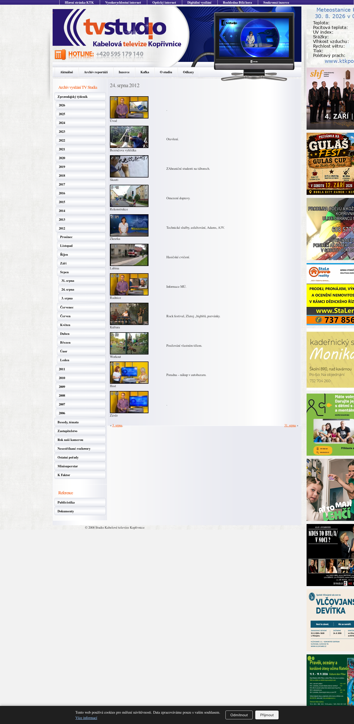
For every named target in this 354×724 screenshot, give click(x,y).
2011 (62, 369)
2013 (62, 219)
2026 (62, 105)
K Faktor (64, 474)
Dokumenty (66, 511)
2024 (62, 122)
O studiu (166, 72)
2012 (62, 228)
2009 (62, 386)
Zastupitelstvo (67, 431)
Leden (64, 360)
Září (63, 263)
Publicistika (66, 502)
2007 (62, 404)
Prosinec (66, 236)
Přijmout (267, 715)
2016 (62, 193)
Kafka (144, 72)
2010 (62, 377)
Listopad (66, 245)
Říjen (64, 254)
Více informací (86, 717)
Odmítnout (239, 715)
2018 (62, 175)
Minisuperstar (68, 466)
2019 (62, 166)
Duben (64, 333)
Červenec (67, 307)
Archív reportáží (96, 72)
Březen (65, 342)
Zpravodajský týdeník (73, 96)
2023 (62, 131)
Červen (65, 316)
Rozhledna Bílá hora (237, 2)
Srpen (64, 272)
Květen (65, 324)
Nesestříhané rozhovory (74, 448)
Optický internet (164, 2)
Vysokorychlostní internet (123, 2)
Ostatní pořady (68, 457)
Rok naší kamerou (70, 439)
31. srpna (67, 280)
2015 (62, 202)
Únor (63, 351)
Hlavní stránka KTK (79, 2)
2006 (62, 413)
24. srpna (67, 289)
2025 (62, 114)
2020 (62, 158)
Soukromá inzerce (276, 2)
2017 (62, 184)
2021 (62, 149)
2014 (62, 210)
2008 (62, 395)
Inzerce (124, 72)
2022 (62, 140)
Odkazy (188, 72)
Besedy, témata (68, 422)
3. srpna (67, 298)
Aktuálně (66, 72)
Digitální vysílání (199, 2)
